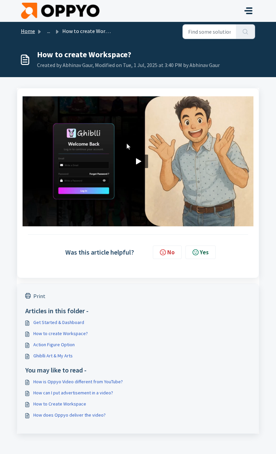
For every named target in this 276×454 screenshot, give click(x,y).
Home (28, 31)
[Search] (245, 31)
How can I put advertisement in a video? (73, 393)
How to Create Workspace (59, 404)
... (48, 31)
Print (39, 296)
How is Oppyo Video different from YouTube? (78, 382)
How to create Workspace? (60, 333)
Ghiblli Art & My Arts (53, 356)
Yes (204, 252)
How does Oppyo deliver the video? (69, 415)
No (171, 252)
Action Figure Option (54, 345)
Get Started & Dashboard (58, 322)
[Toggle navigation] (248, 11)
